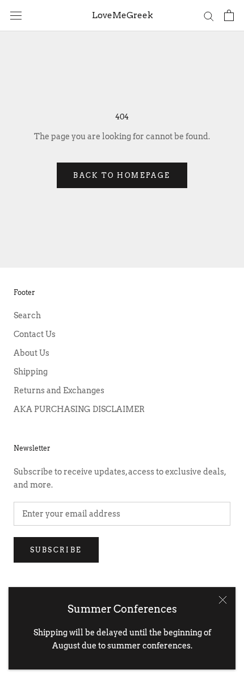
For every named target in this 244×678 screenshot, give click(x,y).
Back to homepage (121, 175)
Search (27, 315)
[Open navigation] (16, 15)
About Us (31, 352)
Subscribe (56, 550)
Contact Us (35, 334)
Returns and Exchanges (59, 390)
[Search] (209, 15)
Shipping (31, 371)
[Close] (222, 600)
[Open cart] (229, 15)
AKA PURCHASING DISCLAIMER (79, 409)
